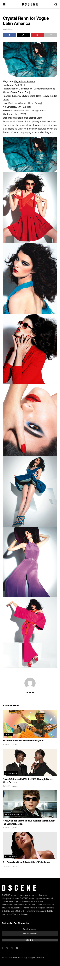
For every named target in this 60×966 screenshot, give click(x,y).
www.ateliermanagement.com (27, 117)
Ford (27, 92)
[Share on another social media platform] (50, 35)
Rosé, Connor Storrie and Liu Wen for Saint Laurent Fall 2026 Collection (29, 822)
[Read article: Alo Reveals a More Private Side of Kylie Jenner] (30, 845)
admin (30, 692)
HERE (11, 128)
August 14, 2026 (10, 866)
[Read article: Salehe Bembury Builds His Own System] (30, 724)
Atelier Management (44, 88)
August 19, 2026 (10, 744)
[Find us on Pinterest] (17, 948)
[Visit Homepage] (30, 4)
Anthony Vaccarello (14, 815)
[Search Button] (55, 4)
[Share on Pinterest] (37, 35)
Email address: (30, 929)
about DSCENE (46, 910)
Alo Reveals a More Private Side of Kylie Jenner (27, 862)
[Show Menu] (4, 4)
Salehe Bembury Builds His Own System (23, 740)
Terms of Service (19, 914)
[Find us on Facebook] (2, 948)
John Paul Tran (23, 106)
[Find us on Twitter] (7, 948)
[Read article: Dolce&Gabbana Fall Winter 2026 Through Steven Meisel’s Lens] (30, 762)
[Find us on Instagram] (12, 948)
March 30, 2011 (9, 29)
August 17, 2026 (10, 828)
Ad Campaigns (11, 773)
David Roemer (26, 88)
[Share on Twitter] (23, 35)
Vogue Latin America (24, 81)
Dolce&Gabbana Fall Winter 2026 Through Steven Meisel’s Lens (28, 780)
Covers (8, 734)
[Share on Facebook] (9, 35)
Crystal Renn (16, 92)
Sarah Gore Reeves (39, 95)
